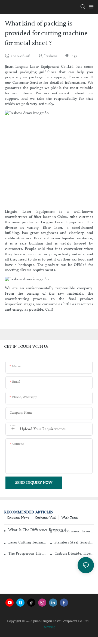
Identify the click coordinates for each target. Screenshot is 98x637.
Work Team (70, 517)
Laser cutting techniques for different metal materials (28, 542)
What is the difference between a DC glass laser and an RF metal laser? (39, 530)
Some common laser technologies (74, 531)
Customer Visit (45, 517)
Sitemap (50, 627)
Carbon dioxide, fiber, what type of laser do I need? (74, 553)
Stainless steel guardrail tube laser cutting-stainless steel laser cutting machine (74, 542)
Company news (18, 517)
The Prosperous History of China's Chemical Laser (28, 553)
